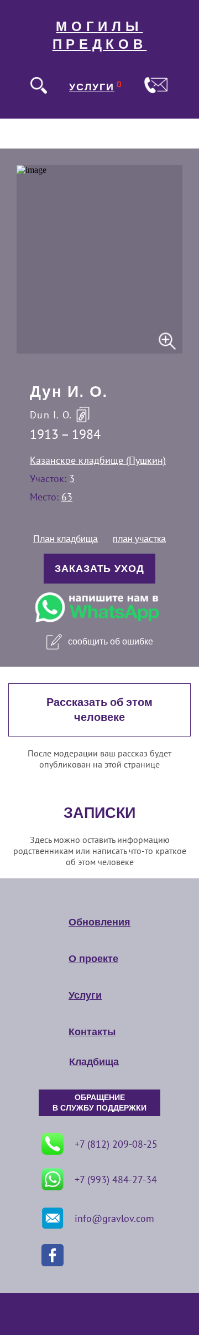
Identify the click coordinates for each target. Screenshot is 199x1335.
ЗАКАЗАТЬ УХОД (99, 568)
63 (66, 496)
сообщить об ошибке (110, 641)
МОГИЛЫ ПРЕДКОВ (100, 35)
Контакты (92, 1032)
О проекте (93, 958)
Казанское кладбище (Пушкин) (98, 460)
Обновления (99, 922)
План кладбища (65, 539)
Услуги (85, 995)
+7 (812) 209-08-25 (116, 1144)
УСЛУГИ (91, 87)
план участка (139, 539)
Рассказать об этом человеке (99, 710)
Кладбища (94, 1061)
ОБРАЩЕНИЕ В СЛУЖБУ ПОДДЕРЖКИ (99, 1102)
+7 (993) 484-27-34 (116, 1179)
